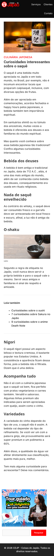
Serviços (36, 4)
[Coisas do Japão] (10, 4)
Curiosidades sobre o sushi (28, 310)
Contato (48, 13)
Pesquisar (38, 532)
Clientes (48, 4)
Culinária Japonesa (18, 57)
